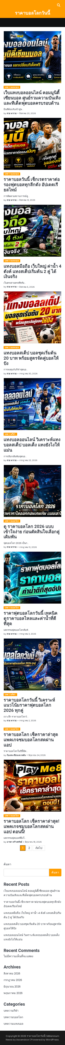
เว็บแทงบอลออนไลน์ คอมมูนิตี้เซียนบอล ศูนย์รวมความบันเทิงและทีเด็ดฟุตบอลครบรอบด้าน (32, 98)
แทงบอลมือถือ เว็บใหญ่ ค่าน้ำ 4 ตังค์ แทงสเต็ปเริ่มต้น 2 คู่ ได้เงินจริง (32, 271)
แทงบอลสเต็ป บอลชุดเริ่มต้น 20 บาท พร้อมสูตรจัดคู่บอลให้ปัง (31, 358)
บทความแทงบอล (12, 87)
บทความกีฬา (10, 434)
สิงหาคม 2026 (12, 973)
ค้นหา (7, 864)
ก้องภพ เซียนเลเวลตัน (16, 755)
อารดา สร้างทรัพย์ (14, 841)
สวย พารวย (12, 113)
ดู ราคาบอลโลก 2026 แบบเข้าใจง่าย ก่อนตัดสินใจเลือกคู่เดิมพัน (32, 532)
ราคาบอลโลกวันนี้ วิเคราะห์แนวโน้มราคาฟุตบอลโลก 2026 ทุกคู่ (29, 705)
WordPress (52, 1039)
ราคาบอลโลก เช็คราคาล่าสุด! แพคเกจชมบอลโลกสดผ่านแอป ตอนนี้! (31, 826)
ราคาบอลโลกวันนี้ (32, 13)
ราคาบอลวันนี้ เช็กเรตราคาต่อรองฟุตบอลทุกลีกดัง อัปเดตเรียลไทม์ (32, 184)
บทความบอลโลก (12, 521)
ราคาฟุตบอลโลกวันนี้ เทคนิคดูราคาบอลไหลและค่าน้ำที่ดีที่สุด (30, 618)
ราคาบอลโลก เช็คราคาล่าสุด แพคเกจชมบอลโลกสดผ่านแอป (31, 740)
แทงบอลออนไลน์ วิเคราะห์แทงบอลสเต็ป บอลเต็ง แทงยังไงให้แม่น (32, 445)
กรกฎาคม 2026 (13, 980)
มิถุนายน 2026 (12, 986)
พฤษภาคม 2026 (13, 993)
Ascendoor (22, 1039)
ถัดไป (38, 848)
